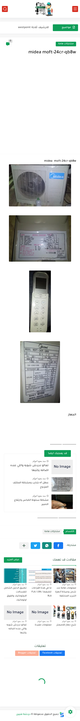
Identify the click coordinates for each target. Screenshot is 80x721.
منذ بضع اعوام (39, 461)
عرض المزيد (13, 560)
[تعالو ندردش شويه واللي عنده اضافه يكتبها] (62, 467)
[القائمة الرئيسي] (75, 9)
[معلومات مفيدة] (40, 612)
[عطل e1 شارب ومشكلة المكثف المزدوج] (62, 484)
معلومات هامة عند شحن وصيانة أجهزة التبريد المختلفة (65, 592)
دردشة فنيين (23, 714)
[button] (58, 545)
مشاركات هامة (66, 44)
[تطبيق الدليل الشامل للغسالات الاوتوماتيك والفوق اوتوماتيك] (15, 575)
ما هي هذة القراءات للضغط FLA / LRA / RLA (41, 592)
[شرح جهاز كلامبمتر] (64, 612)
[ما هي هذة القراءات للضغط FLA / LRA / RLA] (40, 575)
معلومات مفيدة (43, 625)
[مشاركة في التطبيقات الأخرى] (24, 545)
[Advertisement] (40, 108)
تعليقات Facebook (52, 653)
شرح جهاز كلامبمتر (66, 625)
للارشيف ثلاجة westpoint (33, 27)
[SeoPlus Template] (61, 714)
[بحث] (5, 9)
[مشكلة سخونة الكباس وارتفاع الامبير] (62, 502)
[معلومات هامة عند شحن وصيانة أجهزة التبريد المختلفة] (64, 575)
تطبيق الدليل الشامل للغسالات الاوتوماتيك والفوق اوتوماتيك (15, 594)
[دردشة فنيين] (40, 8)
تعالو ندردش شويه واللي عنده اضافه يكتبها (17, 629)
